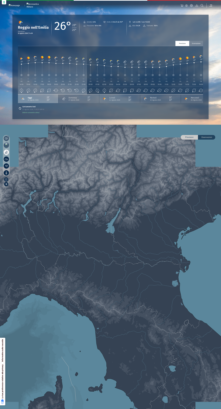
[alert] (196, 5)
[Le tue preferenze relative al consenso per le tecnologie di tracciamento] (4, 2)
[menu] (209, 5)
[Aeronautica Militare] (36, 5)
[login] (186, 5)
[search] (202, 5)
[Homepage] (14, 5)
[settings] (191, 5)
